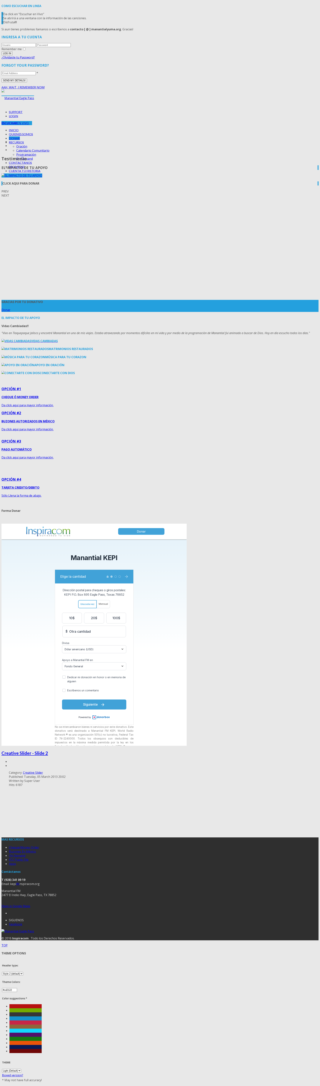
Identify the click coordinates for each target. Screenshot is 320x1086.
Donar (5, 310)
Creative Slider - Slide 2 (24, 753)
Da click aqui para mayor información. (27, 396)
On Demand (17, 856)
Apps (12, 864)
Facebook (15, 924)
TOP (4, 945)
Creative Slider (33, 773)
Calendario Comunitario (32, 150)
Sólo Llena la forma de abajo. (21, 487)
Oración (21, 146)
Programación (26, 155)
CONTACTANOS (20, 162)
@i (17, 884)
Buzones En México (22, 851)
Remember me (11, 49)
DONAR (14, 138)
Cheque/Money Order (24, 847)
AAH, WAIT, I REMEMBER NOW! (23, 87)
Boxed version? (12, 1075)
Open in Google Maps (15, 906)
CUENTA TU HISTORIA (24, 171)
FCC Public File (19, 860)
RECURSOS (16, 142)
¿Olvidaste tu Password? (18, 57)
